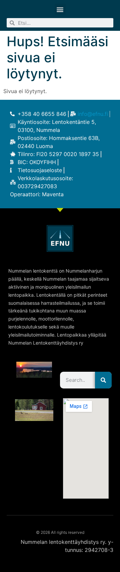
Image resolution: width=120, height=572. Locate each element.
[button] (60, 9)
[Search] (103, 380)
